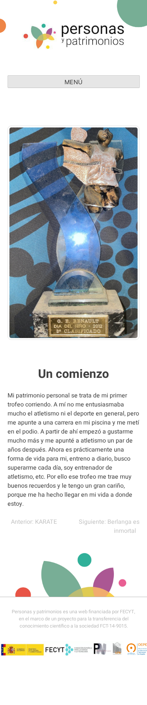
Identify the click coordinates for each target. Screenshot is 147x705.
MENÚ (73, 82)
